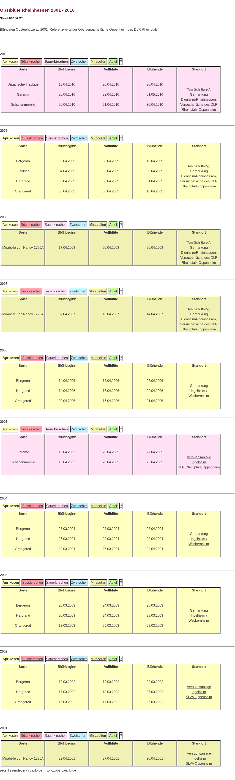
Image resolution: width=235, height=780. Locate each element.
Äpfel (113, 61)
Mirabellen (98, 61)
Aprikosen (10, 61)
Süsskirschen (31, 61)
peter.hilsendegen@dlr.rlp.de (21, 770)
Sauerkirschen (57, 138)
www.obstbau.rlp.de (61, 770)
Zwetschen (79, 61)
